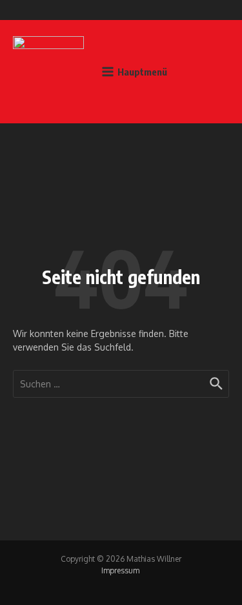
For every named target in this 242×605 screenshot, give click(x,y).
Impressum (120, 570)
